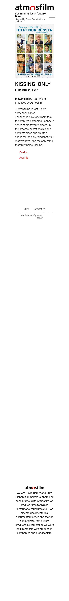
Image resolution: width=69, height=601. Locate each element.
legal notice (26, 215)
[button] (34, 153)
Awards (23, 157)
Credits (23, 152)
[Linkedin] (47, 217)
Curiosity (27, 186)
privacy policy (39, 216)
